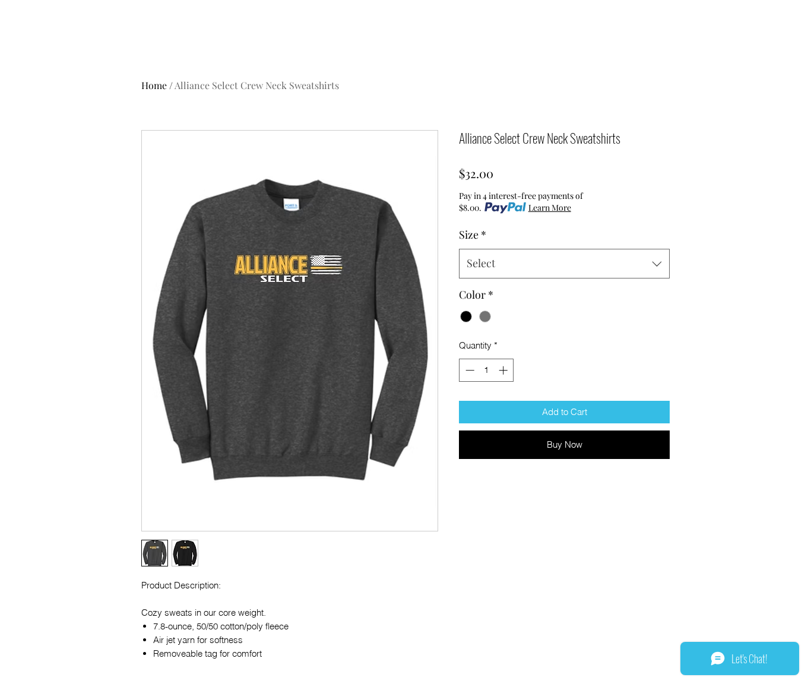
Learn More (549, 207)
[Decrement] (469, 370)
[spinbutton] (486, 370)
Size (472, 234)
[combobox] (564, 263)
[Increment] (504, 370)
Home (154, 85)
